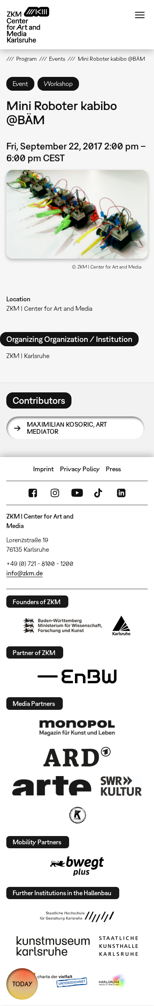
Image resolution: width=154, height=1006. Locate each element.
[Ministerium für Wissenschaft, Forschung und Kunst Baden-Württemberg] (62, 625)
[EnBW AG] (77, 677)
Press (113, 468)
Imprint (43, 468)
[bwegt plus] (77, 866)
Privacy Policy (80, 468)
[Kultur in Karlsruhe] (77, 815)
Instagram (55, 493)
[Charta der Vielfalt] (57, 981)
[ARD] (77, 757)
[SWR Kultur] (121, 786)
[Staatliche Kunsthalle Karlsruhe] (118, 946)
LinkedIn (121, 493)
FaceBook (33, 493)
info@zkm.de (24, 573)
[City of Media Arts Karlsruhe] (113, 981)
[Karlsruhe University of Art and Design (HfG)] (77, 916)
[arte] (51, 785)
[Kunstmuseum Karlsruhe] (53, 946)
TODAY (22, 983)
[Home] (34, 24)
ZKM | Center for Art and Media (49, 308)
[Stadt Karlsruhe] (121, 625)
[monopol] (77, 728)
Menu (140, 15)
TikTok (99, 493)
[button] (77, 214)
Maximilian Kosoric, (67, 428)
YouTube (77, 493)
